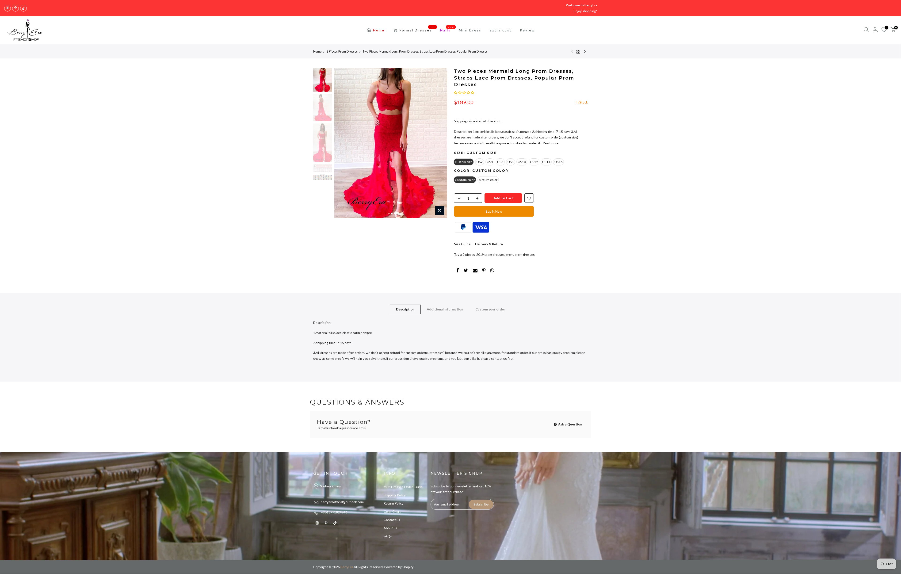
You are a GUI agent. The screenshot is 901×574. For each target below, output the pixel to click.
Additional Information (445, 309)
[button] (464, 93)
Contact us (392, 520)
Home (379, 30)
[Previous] (342, 143)
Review (527, 30)
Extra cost (501, 30)
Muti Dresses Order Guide (403, 487)
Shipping (460, 121)
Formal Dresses (418, 29)
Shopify (407, 567)
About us (390, 528)
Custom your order (490, 309)
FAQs (388, 536)
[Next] (438, 143)
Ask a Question (569, 424)
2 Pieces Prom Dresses (342, 51)
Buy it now (494, 211)
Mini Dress (470, 30)
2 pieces (469, 254)
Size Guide (462, 244)
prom (509, 254)
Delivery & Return (489, 244)
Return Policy (393, 503)
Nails (447, 29)
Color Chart (392, 511)
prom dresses (525, 254)
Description (405, 309)
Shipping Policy (395, 495)
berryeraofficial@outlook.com (342, 502)
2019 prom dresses (490, 254)
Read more (550, 143)
